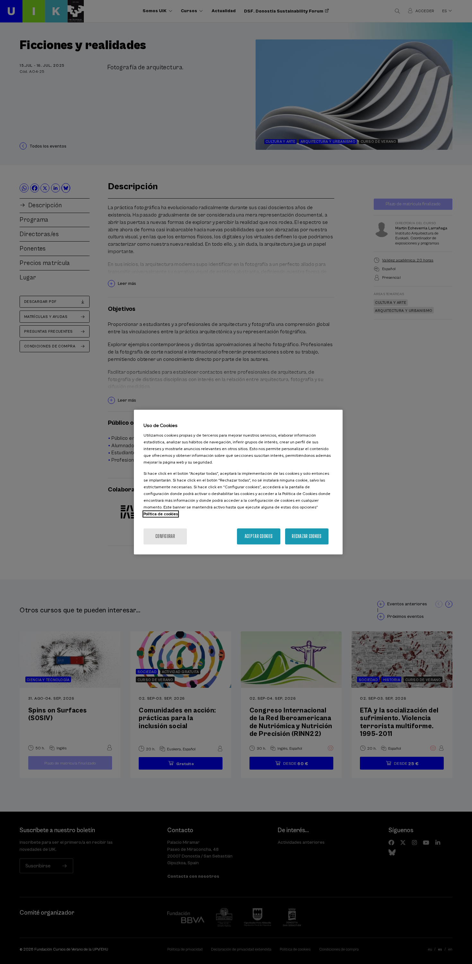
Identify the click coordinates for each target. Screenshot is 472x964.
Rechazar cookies (306, 536)
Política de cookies (161, 513)
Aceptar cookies (259, 536)
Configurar (165, 536)
